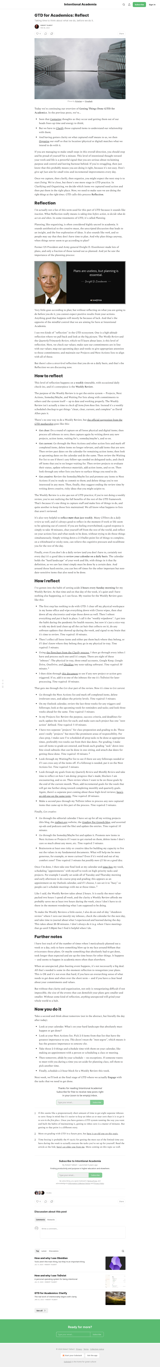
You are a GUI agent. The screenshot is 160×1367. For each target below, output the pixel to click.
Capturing (56, 119)
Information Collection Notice (79, 1183)
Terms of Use (92, 1181)
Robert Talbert (46, 25)
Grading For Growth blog (96, 822)
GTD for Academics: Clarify (50, 1293)
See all (39, 1310)
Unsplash (88, 101)
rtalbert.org (61, 822)
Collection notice (97, 1349)
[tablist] (45, 1219)
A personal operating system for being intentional (55, 1279)
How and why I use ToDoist (50, 1275)
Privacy (79, 1349)
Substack (67, 1361)
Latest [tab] (43, 1251)
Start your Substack (73, 1355)
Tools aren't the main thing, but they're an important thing (59, 1261)
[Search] (123, 4)
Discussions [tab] (53, 1251)
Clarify (60, 128)
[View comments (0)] (45, 33)
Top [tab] (37, 1251)
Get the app (92, 1355)
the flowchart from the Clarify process (67, 652)
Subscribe (139, 4)
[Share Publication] (129, 4)
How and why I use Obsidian (51, 1258)
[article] (80, 1263)
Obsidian (69, 664)
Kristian (78, 101)
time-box (108, 867)
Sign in (152, 4)
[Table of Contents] (2, 683)
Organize (44, 141)
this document (70, 674)
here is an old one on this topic (102, 1133)
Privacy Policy (99, 1183)
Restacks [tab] (51, 1220)
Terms (86, 1349)
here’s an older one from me (70, 1147)
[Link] (31, 203)
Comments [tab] (40, 1220)
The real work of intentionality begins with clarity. (55, 1296)
